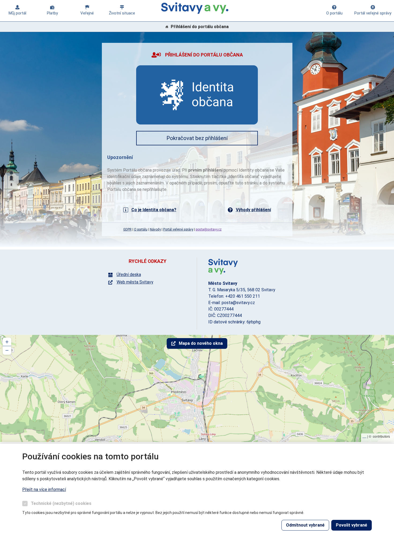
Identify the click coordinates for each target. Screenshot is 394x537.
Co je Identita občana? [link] (153, 209)
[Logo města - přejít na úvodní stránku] (223, 266)
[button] (7, 342)
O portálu (334, 13)
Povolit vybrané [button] (351, 525)
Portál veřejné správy (372, 13)
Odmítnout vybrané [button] (305, 525)
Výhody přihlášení (253, 209)
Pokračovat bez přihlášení (197, 138)
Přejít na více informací (44, 489)
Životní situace (122, 13)
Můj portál (17, 13)
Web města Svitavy (135, 282)
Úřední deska (129, 274)
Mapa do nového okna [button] (201, 343)
